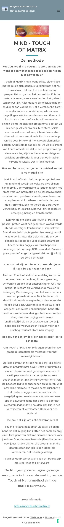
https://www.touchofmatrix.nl (32, 506)
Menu (58, 10)
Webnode (36, 517)
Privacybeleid (53, 517)
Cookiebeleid (32, 522)
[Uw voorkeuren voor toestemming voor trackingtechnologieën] (57, 520)
